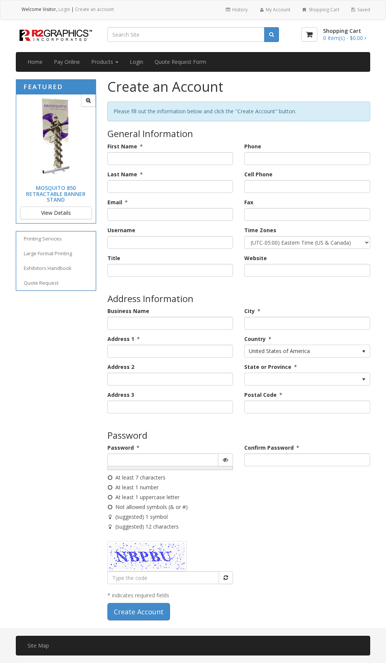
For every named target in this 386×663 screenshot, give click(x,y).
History (239, 9)
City (249, 311)
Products (103, 61)
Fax (248, 202)
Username (121, 230)
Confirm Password (269, 447)
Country (255, 338)
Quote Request (41, 282)
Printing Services (43, 238)
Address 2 (120, 366)
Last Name (122, 174)
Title (113, 258)
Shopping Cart (323, 9)
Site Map (38, 645)
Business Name (128, 311)
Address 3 (120, 394)
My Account (277, 9)
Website (255, 258)
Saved (363, 9)
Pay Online (67, 61)
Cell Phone (258, 174)
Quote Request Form (180, 61)
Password (120, 447)
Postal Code (260, 394)
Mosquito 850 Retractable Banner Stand (56, 193)
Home (35, 61)
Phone (252, 146)
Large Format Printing (48, 253)
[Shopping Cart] (309, 34)
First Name (122, 146)
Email (114, 202)
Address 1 (120, 338)
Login (64, 9)
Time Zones (260, 230)
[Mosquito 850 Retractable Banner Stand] (88, 100)
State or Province (267, 366)
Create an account (94, 9)
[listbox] (307, 351)
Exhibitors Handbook (48, 268)
